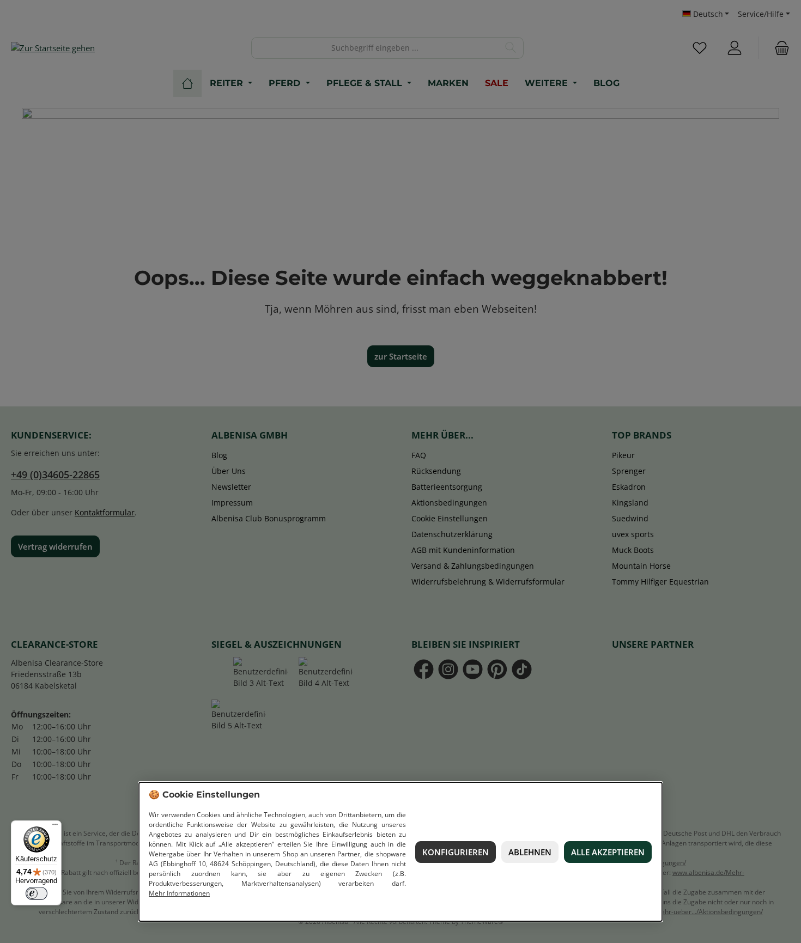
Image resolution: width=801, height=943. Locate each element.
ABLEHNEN (529, 852)
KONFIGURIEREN (455, 852)
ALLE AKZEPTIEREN (608, 852)
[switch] (36, 893)
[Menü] (55, 827)
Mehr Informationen (179, 893)
